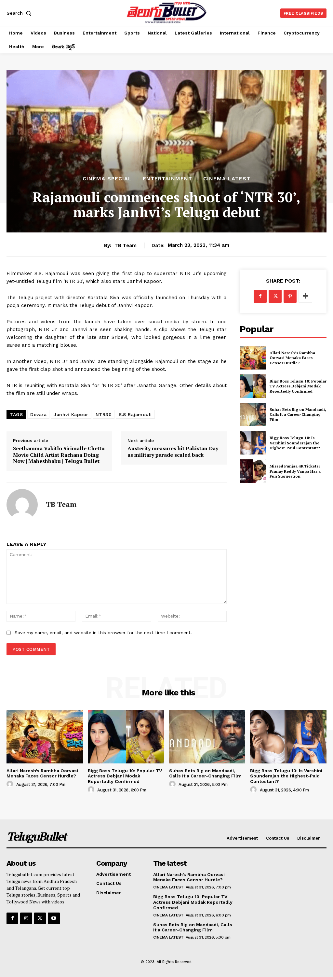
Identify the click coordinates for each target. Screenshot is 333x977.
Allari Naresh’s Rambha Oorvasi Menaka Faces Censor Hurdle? (292, 357)
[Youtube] (54, 918)
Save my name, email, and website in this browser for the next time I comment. (103, 632)
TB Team (125, 245)
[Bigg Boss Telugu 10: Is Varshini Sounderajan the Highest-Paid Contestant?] (253, 442)
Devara (38, 414)
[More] (305, 296)
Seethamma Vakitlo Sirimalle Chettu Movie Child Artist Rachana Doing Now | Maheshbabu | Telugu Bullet (59, 454)
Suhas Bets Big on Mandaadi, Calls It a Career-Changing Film (298, 414)
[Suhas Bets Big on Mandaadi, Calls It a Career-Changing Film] (253, 414)
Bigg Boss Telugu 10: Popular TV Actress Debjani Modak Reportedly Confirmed (298, 386)
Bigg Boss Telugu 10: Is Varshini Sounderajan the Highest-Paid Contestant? (295, 442)
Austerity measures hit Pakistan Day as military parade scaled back (172, 451)
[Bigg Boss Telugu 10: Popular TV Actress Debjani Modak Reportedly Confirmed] (253, 386)
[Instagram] (26, 918)
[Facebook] (260, 296)
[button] (20, 13)
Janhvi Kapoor (71, 414)
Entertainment (167, 178)
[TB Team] (22, 504)
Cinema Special (107, 178)
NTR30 (104, 414)
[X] (275, 296)
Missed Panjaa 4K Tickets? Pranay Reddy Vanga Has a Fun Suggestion (295, 471)
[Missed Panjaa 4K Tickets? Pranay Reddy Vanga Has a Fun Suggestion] (253, 471)
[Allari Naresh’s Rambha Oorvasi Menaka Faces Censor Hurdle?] (253, 358)
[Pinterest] (290, 296)
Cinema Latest (226, 178)
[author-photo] (11, 784)
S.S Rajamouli (135, 414)
